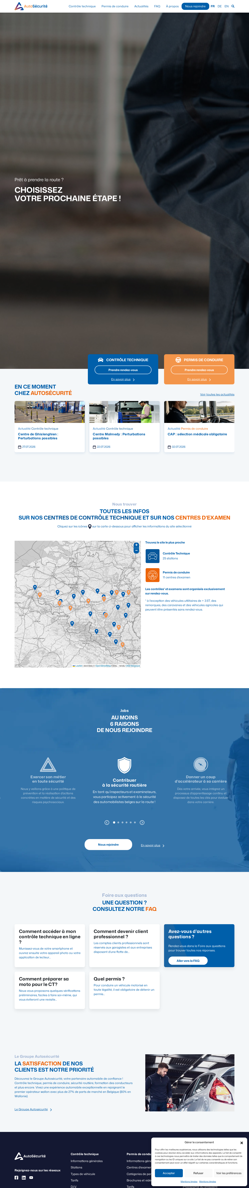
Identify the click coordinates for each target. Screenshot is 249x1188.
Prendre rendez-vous (123, 370)
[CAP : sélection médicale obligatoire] (124, 412)
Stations (76, 1167)
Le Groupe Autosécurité (31, 1109)
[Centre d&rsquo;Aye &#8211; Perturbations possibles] (199, 412)
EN (227, 6)
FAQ (157, 6)
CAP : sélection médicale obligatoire (122, 434)
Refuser (198, 1173)
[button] (242, 1142)
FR (213, 6)
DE (220, 6)
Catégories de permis (141, 1174)
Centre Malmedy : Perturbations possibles (44, 436)
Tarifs (74, 1180)
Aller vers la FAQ (188, 961)
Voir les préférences (229, 1173)
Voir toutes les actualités (217, 394)
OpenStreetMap (103, 665)
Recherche (233, 6)
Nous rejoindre (195, 6)
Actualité (24, 429)
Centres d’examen (139, 1167)
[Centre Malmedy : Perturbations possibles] (50, 412)
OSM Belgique (133, 665)
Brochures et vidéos (140, 1180)
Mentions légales (189, 1181)
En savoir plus (121, 379)
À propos (172, 6)
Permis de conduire (115, 6)
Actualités (141, 6)
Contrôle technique (82, 6)
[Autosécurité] (31, 6)
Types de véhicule (83, 1174)
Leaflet (78, 665)
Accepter (169, 1173)
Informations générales (87, 1161)
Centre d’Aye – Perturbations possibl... (199, 434)
